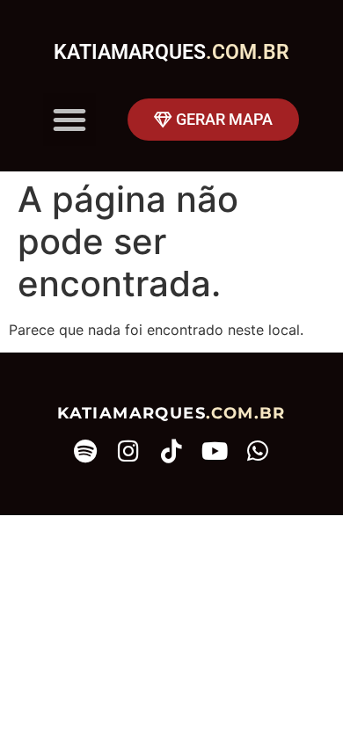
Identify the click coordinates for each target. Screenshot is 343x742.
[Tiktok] (172, 450)
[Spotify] (86, 450)
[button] (69, 119)
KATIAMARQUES (171, 52)
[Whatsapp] (258, 450)
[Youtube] (215, 450)
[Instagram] (129, 450)
